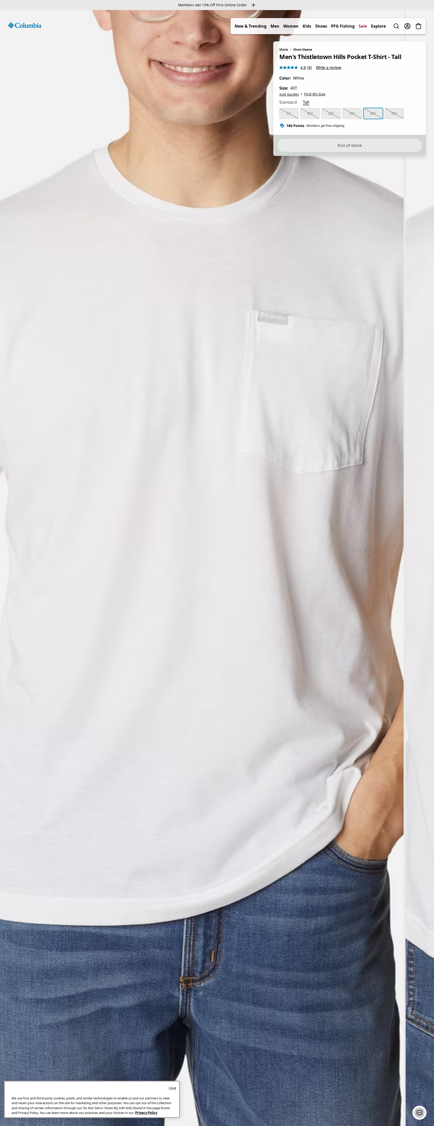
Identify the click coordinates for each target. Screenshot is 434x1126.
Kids (307, 26)
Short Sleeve (302, 49)
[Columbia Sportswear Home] (24, 25)
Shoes (321, 26)
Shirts (283, 49)
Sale (363, 26)
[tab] (288, 102)
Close (172, 1088)
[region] (217, 568)
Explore (378, 26)
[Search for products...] (396, 26)
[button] (419, 1113)
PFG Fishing (343, 26)
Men (274, 26)
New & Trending (250, 26)
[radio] (288, 113)
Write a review (328, 67)
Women (291, 26)
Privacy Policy (146, 1112)
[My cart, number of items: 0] (418, 26)
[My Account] (407, 26)
